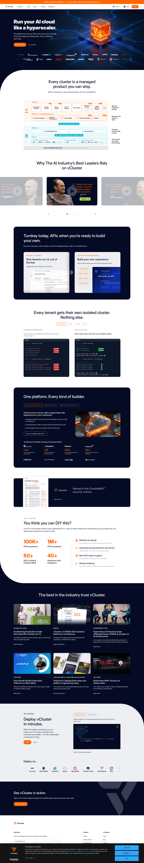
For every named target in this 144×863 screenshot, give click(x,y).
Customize (126, 853)
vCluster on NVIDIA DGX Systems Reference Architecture (68, 633)
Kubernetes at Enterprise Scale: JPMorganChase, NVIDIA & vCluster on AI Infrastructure (111, 634)
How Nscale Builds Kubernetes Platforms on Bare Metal (28, 682)
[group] (72, 191)
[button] (20, 7)
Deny (126, 858)
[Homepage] (19, 823)
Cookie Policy (85, 851)
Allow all (126, 847)
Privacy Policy (73, 851)
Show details (29, 858)
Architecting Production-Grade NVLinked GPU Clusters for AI (28, 633)
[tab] (61, 324)
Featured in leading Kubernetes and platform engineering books (69, 682)
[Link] (32, 614)
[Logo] (9, 7)
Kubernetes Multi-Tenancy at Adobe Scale (106, 682)
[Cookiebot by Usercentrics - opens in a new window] (14, 860)
